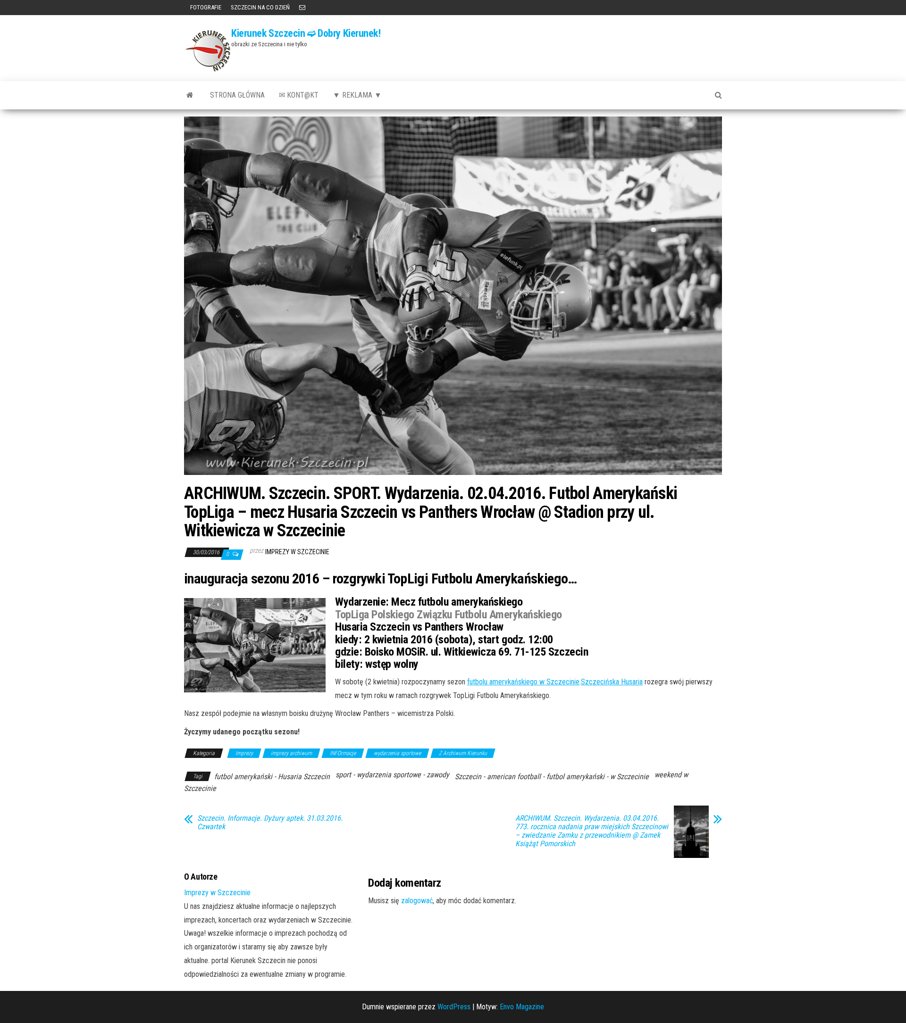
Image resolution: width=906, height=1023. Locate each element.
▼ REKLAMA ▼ (357, 95)
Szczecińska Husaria (612, 681)
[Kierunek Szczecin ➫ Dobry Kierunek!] (190, 95)
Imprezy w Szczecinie (297, 552)
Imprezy (244, 753)
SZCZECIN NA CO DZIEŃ (260, 7)
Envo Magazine (522, 1006)
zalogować (417, 900)
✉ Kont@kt (299, 95)
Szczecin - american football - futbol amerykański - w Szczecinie (552, 776)
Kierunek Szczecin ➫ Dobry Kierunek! (306, 33)
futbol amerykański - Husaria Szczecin (272, 776)
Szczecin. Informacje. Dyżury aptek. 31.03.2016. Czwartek (270, 822)
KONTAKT (302, 7)
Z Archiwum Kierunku (463, 753)
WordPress (453, 1006)
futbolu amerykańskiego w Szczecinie (523, 681)
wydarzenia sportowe (397, 753)
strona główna (237, 95)
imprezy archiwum (291, 753)
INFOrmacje (343, 753)
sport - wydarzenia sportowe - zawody (392, 774)
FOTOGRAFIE (205, 7)
